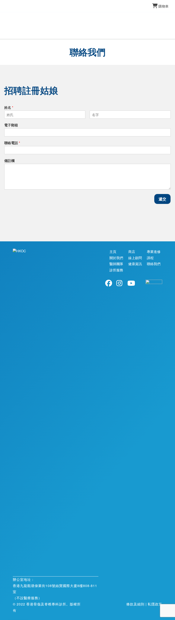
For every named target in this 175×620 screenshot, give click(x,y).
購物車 (163, 6)
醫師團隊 (116, 263)
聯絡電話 (12, 143)
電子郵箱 (11, 125)
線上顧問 (135, 257)
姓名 (8, 107)
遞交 (162, 199)
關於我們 (116, 257)
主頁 (112, 251)
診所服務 (116, 269)
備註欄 (9, 160)
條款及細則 (135, 604)
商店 (131, 251)
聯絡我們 (153, 263)
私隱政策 (155, 604)
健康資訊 (135, 263)
